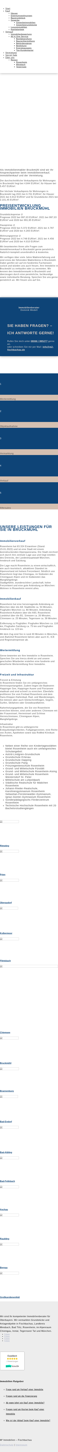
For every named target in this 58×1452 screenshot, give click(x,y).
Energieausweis (24, 48)
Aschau (4, 1209)
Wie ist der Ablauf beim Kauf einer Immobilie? (28, 1420)
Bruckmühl (5, 1063)
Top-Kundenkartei (24, 50)
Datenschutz (6, 1445)
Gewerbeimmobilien (25, 22)
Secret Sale (11, 55)
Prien (2, 874)
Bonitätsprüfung (24, 39)
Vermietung (11, 52)
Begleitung (21, 46)
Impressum (21, 1445)
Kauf (7, 11)
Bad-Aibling (6, 1152)
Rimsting (4, 846)
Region (14, 60)
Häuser (14, 13)
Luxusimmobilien (19, 27)
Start (7, 8)
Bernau (4, 1267)
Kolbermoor (6, 933)
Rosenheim (21, 62)
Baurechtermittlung (25, 41)
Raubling (4, 1239)
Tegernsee (21, 67)
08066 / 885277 (39, 341)
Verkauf (9, 32)
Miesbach (20, 64)
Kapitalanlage (17, 29)
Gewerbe (15, 20)
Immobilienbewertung (21, 34)
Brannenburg (7, 1091)
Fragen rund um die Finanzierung (21, 1396)
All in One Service (19, 36)
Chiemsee (5, 1032)
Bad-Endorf (6, 1121)
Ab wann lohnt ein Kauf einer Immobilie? (25, 1402)
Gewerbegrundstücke (26, 25)
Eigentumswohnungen (21, 15)
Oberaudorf (6, 903)
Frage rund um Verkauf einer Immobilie (24, 1389)
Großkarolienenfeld (10, 1297)
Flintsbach (5, 961)
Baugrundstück (18, 18)
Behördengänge (24, 43)
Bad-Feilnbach (7, 1181)
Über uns (10, 57)
